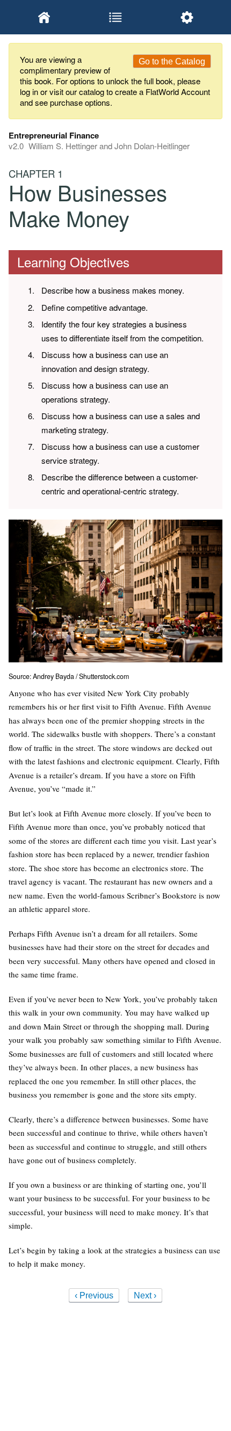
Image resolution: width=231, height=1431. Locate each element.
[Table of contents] (115, 17)
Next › (145, 1295)
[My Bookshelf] (44, 17)
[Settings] (186, 17)
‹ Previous (94, 1295)
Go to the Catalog (172, 61)
